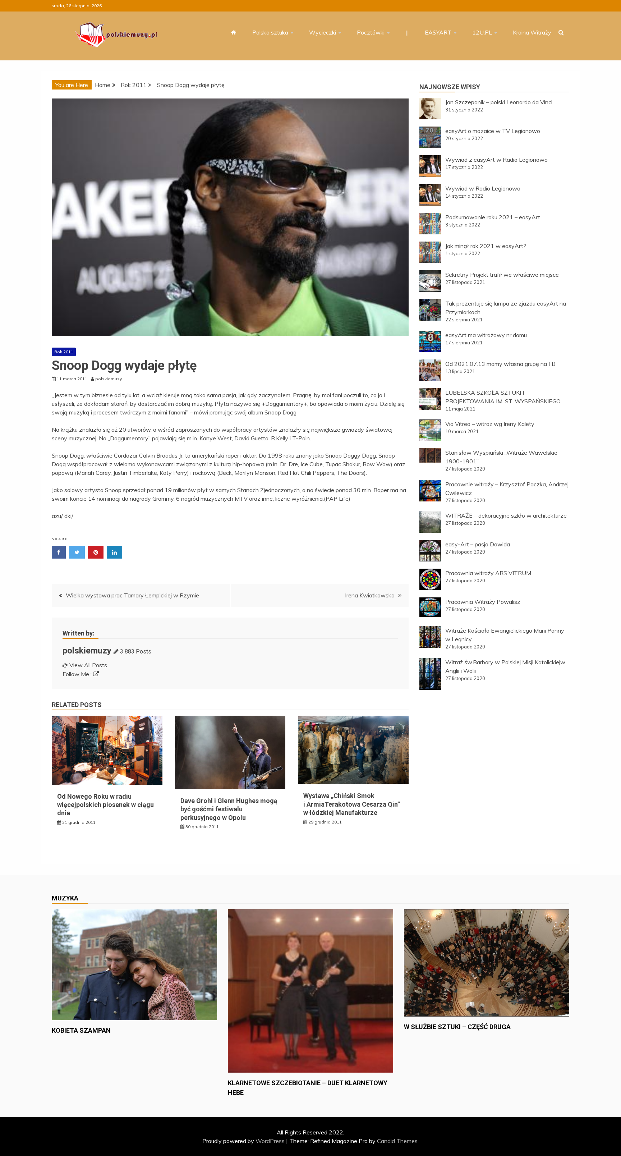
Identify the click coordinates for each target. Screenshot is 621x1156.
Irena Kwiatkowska (370, 595)
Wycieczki (322, 32)
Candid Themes (397, 1140)
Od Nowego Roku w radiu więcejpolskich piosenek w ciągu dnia (105, 805)
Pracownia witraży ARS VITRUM (488, 573)
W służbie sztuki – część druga (457, 1027)
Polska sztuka (270, 32)
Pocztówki (371, 32)
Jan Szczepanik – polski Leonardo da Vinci (498, 102)
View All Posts (88, 665)
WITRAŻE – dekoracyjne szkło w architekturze (506, 515)
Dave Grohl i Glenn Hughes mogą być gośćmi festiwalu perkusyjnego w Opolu (228, 809)
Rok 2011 (63, 351)
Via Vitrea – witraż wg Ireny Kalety (489, 423)
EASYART (438, 32)
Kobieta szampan (81, 1030)
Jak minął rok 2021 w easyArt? (485, 245)
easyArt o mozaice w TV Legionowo (492, 130)
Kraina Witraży (532, 32)
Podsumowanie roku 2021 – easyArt (492, 217)
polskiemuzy (87, 651)
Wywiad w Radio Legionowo (482, 188)
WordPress (270, 1140)
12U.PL (482, 32)
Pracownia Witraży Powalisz (482, 601)
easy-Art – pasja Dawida (477, 544)
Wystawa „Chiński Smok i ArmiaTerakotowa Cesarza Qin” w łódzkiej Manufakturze (351, 804)
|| (407, 32)
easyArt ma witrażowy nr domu (486, 335)
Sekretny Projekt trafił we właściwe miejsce (502, 274)
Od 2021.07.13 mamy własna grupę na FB (500, 363)
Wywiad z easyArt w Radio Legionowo (496, 159)
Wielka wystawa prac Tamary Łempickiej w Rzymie (132, 595)
